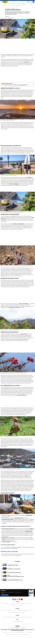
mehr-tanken (30, 632)
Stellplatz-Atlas (27, 603)
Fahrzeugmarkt (31, 3)
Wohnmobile (8, 3)
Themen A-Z (31, 603)
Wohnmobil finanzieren (20, 605)
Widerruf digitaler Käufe (23, 612)
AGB (5, 610)
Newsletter (6, 603)
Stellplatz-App (13, 603)
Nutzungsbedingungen (9, 610)
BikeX (13, 632)
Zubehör (16, 3)
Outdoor (15, 634)
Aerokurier (4, 632)
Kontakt (2, 610)
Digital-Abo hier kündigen (12, 612)
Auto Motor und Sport (9, 632)
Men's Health (6, 634)
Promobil (19, 634)
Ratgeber (27, 3)
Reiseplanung (23, 3)
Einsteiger (5, 3)
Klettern (27, 632)
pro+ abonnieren (18, 603)
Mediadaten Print (20, 621)
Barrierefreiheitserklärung (26, 610)
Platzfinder (19, 3)
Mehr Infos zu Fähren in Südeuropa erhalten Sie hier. (10, 548)
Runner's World (23, 634)
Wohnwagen (12, 3)
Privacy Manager (20, 610)
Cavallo (20, 632)
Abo (15, 0)
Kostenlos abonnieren (4, 594)
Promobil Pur (22, 603)
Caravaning (2, 603)
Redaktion (17, 612)
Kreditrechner (14, 605)
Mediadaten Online (14, 621)
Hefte (17, 0)
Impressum (31, 610)
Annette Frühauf (7, 16)
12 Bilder (32, 36)
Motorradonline (11, 634)
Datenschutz (15, 610)
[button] (17, 29)
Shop (9, 603)
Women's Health (28, 634)
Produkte (19, 0)
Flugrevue (23, 632)
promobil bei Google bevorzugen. (22, 85)
